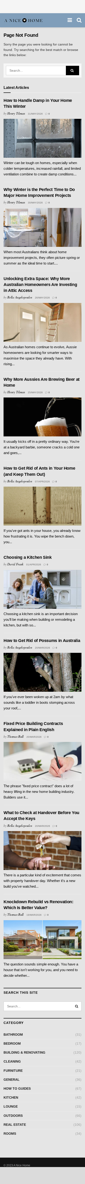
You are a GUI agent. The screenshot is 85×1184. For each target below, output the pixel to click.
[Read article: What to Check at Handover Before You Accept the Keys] (42, 850)
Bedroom (12, 1043)
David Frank (15, 564)
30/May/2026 (35, 202)
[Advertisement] (42, 6)
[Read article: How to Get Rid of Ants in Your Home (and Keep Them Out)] (42, 506)
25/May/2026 (35, 392)
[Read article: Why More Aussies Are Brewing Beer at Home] (42, 416)
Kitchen (11, 1097)
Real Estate (15, 1124)
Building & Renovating (24, 1052)
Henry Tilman (16, 113)
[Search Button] (79, 20)
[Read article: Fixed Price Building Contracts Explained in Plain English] (42, 761)
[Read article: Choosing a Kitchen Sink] (42, 589)
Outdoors (13, 1116)
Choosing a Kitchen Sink (28, 557)
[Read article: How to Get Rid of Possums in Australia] (42, 672)
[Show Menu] (70, 20)
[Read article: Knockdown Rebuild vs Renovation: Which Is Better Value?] (42, 939)
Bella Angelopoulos (19, 297)
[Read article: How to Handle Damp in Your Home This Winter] (42, 138)
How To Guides (17, 1088)
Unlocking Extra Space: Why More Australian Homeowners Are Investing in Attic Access (40, 284)
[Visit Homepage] (24, 20)
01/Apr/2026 (33, 564)
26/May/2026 (42, 297)
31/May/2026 (35, 113)
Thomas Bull (15, 736)
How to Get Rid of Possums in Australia (42, 640)
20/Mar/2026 (42, 647)
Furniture (13, 1070)
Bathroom (13, 1034)
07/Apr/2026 (42, 481)
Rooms (10, 1133)
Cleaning (12, 1061)
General (12, 1079)
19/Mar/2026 (34, 915)
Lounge (11, 1106)
